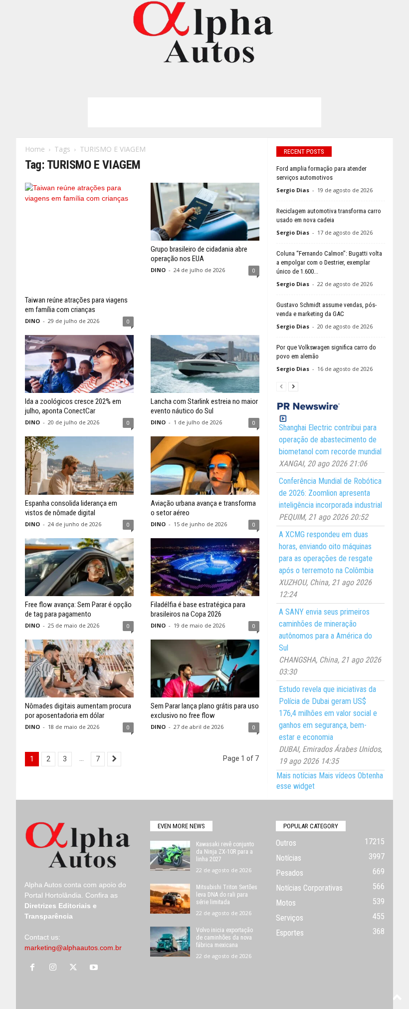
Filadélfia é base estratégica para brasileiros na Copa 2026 (198, 609)
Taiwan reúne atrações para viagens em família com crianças (76, 305)
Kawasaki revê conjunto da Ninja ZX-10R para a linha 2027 (225, 852)
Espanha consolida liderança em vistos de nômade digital (71, 508)
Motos (286, 903)
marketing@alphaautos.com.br (73, 948)
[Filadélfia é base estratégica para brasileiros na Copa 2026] (205, 567)
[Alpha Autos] (204, 32)
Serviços (289, 918)
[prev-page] (281, 386)
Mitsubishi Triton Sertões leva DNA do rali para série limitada (226, 895)
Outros (286, 843)
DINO (32, 321)
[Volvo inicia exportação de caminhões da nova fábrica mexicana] (170, 942)
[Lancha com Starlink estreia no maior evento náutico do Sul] (205, 364)
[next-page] (293, 386)
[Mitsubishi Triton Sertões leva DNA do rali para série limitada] (170, 899)
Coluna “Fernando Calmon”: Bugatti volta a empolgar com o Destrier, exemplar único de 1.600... (329, 262)
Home (35, 149)
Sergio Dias (292, 190)
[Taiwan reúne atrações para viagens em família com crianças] (79, 237)
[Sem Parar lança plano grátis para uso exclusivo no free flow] (205, 668)
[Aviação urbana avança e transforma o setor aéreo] (205, 465)
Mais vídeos (337, 775)
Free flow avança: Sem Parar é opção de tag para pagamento (78, 609)
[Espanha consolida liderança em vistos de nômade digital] (79, 465)
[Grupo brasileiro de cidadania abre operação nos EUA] (205, 212)
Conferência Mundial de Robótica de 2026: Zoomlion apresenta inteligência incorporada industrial (330, 493)
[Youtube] (95, 968)
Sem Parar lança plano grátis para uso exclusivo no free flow (205, 710)
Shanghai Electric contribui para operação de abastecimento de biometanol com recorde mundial (330, 439)
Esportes (290, 933)
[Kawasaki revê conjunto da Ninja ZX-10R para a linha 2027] (170, 856)
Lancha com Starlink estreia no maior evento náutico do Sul (204, 406)
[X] (75, 968)
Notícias (288, 858)
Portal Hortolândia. (53, 895)
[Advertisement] (204, 112)
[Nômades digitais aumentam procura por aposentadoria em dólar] (79, 668)
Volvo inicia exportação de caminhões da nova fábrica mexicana (224, 938)
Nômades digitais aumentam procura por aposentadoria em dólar (78, 710)
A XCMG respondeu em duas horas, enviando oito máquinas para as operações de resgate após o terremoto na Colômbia (326, 552)
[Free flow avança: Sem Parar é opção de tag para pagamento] (79, 567)
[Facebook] (34, 968)
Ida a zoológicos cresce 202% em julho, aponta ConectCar (73, 406)
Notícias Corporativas (309, 888)
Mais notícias (296, 775)
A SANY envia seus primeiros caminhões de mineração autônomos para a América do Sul (325, 630)
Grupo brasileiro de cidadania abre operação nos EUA (199, 254)
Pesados (289, 873)
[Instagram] (55, 968)
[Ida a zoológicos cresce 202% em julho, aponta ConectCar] (79, 364)
